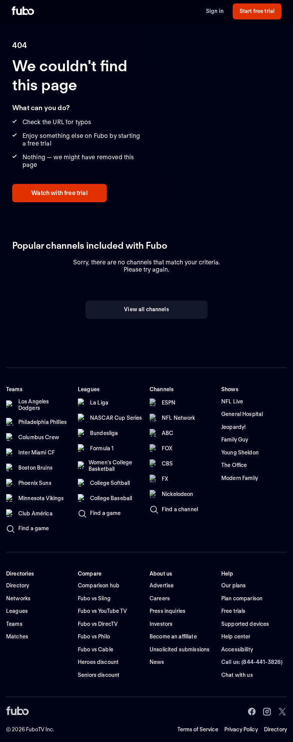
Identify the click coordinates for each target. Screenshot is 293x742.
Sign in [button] (215, 11)
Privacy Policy (241, 729)
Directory (275, 729)
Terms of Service (197, 729)
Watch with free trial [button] (59, 193)
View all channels (146, 309)
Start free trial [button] (257, 11)
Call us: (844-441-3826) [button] (252, 662)
